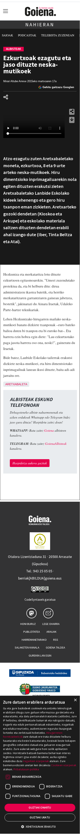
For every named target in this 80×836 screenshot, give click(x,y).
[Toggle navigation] (5, 11)
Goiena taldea (55, 647)
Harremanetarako (34, 640)
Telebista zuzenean (57, 35)
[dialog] (40, 765)
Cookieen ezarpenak (63, 765)
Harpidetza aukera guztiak (29, 463)
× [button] (75, 700)
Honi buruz (28, 624)
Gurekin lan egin (40, 655)
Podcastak (27, 35)
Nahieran (39, 24)
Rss (55, 640)
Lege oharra (51, 624)
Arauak (51, 632)
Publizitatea (31, 632)
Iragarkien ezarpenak (36, 761)
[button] (40, 826)
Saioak (7, 35)
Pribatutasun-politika (26, 769)
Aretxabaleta (16, 384)
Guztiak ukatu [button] (40, 817)
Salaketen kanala (27, 647)
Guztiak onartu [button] (40, 807)
